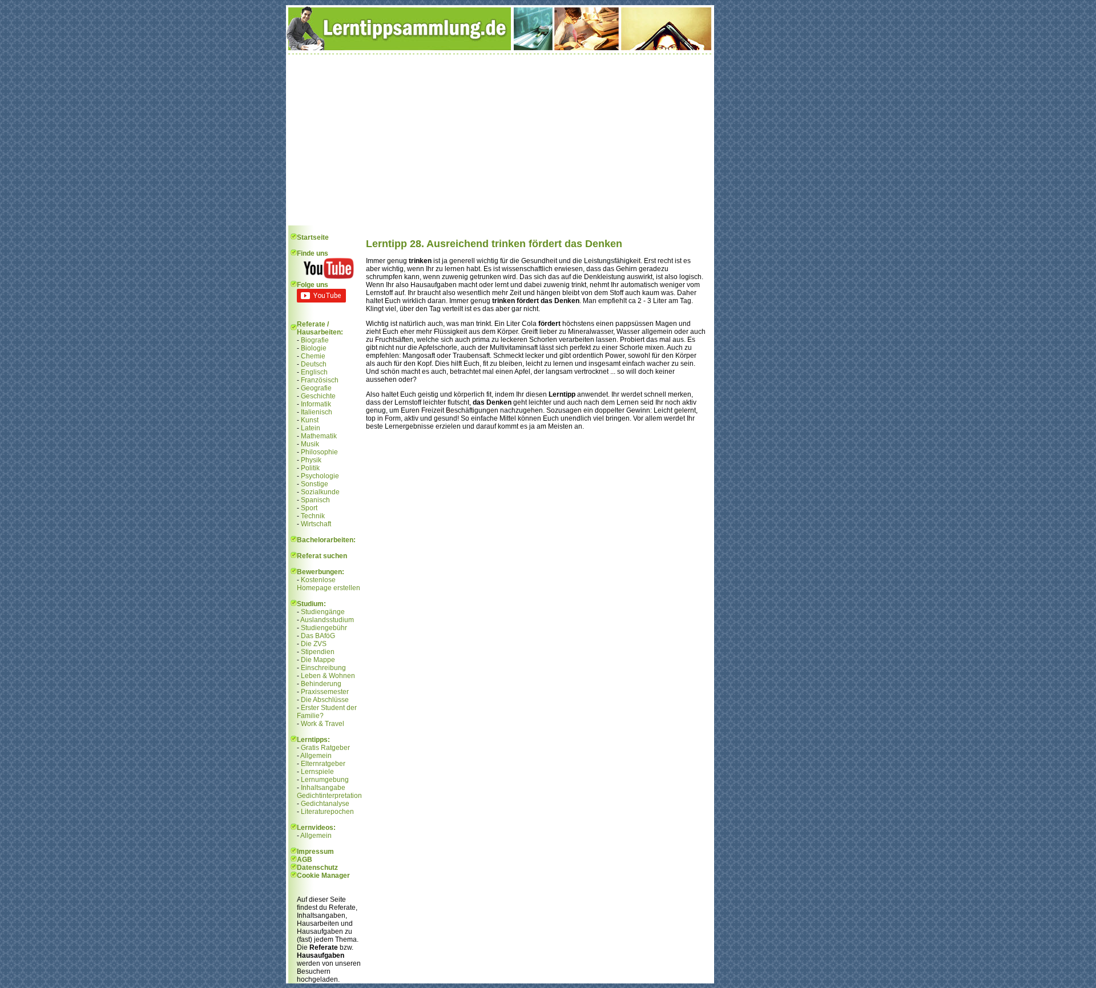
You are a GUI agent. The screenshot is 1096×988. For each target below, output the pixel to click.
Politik (310, 468)
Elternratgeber (323, 764)
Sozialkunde (320, 492)
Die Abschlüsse (325, 700)
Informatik (316, 404)
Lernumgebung (325, 780)
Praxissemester (325, 692)
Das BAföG (318, 636)
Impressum (315, 852)
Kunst (310, 420)
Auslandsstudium (327, 620)
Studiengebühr (324, 628)
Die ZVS (314, 644)
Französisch (320, 380)
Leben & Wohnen (328, 676)
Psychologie (320, 476)
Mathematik (319, 436)
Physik (311, 460)
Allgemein (316, 756)
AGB (304, 860)
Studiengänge (323, 612)
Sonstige (314, 484)
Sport (309, 508)
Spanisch (315, 500)
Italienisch (316, 412)
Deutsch (314, 364)
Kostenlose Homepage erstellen (328, 584)
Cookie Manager (323, 876)
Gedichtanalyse (325, 804)
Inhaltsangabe (323, 788)
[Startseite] (500, 48)
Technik (313, 516)
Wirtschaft (316, 524)
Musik (310, 444)
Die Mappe (318, 660)
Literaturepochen (327, 812)
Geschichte (318, 396)
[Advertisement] (500, 140)
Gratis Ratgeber (325, 748)
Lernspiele (317, 772)
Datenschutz (317, 868)
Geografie (316, 388)
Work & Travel (322, 724)
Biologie (314, 348)
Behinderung (321, 684)
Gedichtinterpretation (329, 796)
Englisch (314, 372)
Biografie (315, 340)
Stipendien (318, 652)
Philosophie (319, 452)
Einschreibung (323, 668)
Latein (310, 428)
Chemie (313, 356)
